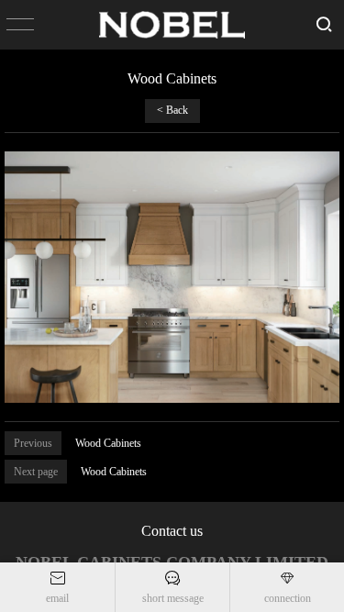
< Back (172, 110)
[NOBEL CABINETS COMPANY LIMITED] (172, 25)
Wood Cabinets (108, 443)
